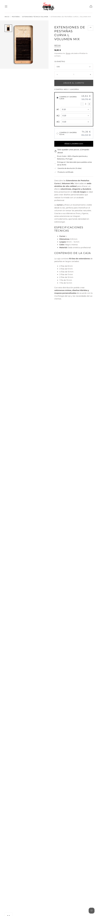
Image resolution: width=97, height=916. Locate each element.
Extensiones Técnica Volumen (35, 16)
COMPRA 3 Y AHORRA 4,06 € (68, 98)
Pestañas (16, 16)
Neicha (57, 45)
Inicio (7, 16)
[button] (6, 6)
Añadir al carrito (73, 83)
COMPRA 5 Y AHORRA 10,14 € (68, 133)
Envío (68, 53)
